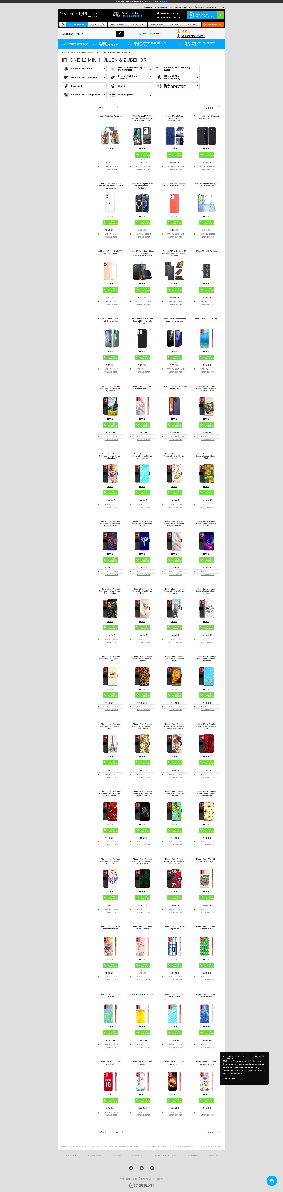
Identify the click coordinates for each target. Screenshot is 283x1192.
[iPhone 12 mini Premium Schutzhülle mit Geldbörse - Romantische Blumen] (174, 752)
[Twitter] (131, 1168)
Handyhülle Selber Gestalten (110, 116)
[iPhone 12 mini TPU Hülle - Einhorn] (142, 1090)
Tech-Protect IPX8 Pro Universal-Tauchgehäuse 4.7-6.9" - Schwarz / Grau (142, 118)
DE (223, 7)
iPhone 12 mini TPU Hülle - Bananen (110, 995)
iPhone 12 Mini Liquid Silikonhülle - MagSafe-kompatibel (206, 117)
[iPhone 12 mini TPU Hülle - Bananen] (110, 1022)
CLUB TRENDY (212, 7)
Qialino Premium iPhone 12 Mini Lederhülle (174, 387)
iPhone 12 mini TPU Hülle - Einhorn (142, 1063)
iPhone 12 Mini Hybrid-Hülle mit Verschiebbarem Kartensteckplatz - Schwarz (142, 253)
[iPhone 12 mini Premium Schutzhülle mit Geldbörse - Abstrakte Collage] (206, 415)
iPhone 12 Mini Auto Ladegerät (128, 77)
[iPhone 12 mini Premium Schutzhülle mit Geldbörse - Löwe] (174, 685)
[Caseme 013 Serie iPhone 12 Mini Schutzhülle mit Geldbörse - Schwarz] (174, 279)
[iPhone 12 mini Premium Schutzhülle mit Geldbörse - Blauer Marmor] (142, 482)
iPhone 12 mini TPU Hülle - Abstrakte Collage (206, 860)
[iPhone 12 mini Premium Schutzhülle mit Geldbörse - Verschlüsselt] (142, 887)
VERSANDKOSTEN (111, 169)
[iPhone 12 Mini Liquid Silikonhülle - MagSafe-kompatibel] (206, 144)
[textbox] (93, 34)
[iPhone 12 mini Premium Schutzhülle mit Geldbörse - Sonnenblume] (206, 820)
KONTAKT (213, 1155)
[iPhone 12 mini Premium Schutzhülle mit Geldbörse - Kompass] (206, 617)
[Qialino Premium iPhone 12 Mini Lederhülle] (174, 415)
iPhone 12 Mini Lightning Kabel (177, 69)
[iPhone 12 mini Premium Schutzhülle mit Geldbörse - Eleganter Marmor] (174, 550)
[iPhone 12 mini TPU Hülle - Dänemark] (110, 1090)
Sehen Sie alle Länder (165, 1155)
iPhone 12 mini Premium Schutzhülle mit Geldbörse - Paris (110, 726)
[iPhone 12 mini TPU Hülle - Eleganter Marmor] (142, 415)
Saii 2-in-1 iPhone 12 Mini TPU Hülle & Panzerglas (110, 320)
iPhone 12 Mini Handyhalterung (172, 77)
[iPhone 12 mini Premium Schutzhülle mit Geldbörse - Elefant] (142, 550)
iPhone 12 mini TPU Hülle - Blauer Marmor (174, 995)
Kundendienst (161, 7)
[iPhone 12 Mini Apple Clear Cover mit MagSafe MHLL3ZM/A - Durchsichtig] (110, 212)
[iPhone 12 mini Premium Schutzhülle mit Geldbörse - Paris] (110, 752)
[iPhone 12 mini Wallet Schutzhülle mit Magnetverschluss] (174, 144)
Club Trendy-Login (170, 17)
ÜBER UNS (199, 7)
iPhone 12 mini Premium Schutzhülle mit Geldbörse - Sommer (174, 794)
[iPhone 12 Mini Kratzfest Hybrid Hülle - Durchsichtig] (206, 212)
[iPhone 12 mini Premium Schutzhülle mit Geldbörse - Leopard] (142, 685)
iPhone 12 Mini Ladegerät (84, 77)
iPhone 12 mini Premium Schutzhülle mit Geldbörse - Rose (206, 726)
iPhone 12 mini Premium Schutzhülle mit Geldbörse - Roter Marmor (110, 794)
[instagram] (152, 1168)
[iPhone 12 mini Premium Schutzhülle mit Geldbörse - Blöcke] (206, 482)
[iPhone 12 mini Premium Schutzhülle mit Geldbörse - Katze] (174, 617)
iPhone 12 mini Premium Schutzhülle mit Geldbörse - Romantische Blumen (174, 726)
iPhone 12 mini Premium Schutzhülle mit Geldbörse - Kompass (206, 591)
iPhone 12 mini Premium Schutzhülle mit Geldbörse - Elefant (142, 523)
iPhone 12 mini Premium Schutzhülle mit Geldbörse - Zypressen (110, 388)
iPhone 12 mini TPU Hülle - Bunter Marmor (206, 995)
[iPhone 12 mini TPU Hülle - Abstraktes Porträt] (110, 955)
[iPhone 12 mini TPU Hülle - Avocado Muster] (206, 955)
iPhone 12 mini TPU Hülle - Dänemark (110, 1063)
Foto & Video (175, 24)
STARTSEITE (71, 1155)
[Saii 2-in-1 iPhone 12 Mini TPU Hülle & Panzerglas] (110, 347)
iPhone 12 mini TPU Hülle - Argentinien (174, 928)
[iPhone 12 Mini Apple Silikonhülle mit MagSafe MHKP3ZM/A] (174, 212)
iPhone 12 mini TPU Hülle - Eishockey (174, 1063)
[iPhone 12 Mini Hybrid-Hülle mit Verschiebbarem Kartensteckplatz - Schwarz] (142, 279)
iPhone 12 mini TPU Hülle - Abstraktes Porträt (110, 928)
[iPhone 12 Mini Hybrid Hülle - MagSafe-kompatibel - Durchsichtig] (142, 212)
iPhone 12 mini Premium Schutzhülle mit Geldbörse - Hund (142, 591)
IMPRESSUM (193, 1155)
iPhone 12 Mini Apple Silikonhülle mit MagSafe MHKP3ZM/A (174, 185)
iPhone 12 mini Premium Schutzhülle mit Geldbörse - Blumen (174, 456)
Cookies (253, 1061)
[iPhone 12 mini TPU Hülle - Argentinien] (174, 955)
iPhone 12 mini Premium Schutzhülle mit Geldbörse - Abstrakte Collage (206, 388)
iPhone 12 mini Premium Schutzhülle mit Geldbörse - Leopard (142, 659)
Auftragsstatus (169, 13)
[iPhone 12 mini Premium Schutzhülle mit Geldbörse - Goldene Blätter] (110, 617)
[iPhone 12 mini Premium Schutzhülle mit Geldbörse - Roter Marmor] (110, 820)
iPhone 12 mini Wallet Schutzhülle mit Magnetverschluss (174, 118)
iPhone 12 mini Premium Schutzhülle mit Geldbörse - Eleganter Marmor (174, 523)
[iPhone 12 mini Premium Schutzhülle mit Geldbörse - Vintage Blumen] (174, 887)
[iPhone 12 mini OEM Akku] (206, 279)
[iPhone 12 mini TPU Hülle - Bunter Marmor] (206, 1022)
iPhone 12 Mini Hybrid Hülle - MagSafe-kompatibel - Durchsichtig (142, 186)
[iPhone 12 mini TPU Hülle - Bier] (142, 1022)
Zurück (66, 53)
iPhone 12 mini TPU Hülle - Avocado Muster (206, 928)
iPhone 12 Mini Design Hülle (85, 94)
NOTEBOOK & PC (138, 24)
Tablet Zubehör (118, 24)
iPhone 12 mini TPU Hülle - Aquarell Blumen (142, 928)
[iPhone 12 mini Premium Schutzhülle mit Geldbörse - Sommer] (174, 820)
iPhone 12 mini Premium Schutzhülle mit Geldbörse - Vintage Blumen (174, 861)
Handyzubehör (97, 24)
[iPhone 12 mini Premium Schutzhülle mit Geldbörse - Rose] (206, 752)
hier (164, 1)
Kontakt (148, 7)
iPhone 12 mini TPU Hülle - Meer (206, 319)
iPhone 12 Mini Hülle (81, 69)
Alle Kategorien (77, 24)
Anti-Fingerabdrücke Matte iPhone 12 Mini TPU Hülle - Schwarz (142, 321)
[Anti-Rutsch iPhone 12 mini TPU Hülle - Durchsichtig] (110, 279)
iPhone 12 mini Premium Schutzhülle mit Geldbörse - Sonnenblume (206, 794)
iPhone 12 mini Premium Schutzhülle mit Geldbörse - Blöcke (206, 456)
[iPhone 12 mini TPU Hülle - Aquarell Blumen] (142, 955)
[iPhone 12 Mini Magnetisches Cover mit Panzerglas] (174, 347)
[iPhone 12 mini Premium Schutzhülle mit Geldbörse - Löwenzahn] (206, 685)
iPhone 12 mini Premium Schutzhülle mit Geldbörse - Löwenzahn (206, 659)
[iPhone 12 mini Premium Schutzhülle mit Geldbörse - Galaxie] (206, 550)
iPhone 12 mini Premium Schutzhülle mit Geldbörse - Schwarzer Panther (142, 794)
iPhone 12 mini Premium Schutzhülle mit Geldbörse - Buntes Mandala (110, 523)
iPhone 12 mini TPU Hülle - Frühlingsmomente (206, 1063)
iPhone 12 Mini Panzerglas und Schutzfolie (131, 69)
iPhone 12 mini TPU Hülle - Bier (142, 994)
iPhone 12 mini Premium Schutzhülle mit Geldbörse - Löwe (174, 659)
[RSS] (142, 1168)
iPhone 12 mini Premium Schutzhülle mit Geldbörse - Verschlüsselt (142, 861)
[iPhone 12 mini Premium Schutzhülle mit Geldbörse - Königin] (110, 685)
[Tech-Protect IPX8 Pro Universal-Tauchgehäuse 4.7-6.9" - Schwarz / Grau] (142, 144)
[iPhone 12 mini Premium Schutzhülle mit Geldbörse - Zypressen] (110, 415)
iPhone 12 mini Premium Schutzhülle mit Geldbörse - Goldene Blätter (110, 591)
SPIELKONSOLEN (157, 24)
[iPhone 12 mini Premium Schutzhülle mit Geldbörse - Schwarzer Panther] (142, 820)
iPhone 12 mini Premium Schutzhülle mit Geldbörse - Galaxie (206, 523)
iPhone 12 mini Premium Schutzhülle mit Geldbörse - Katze (174, 591)
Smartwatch (192, 24)
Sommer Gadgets (213, 24)
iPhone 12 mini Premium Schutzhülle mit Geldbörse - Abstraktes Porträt (110, 456)
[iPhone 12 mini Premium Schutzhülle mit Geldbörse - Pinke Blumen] (142, 752)
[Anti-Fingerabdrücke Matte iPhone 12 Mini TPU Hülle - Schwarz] (142, 347)
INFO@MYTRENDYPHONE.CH (211, 1147)
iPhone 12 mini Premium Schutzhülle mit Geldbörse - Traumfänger (110, 861)
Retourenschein (178, 7)
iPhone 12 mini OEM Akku (206, 251)
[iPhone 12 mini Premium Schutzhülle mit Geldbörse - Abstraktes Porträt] (110, 482)
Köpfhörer (123, 86)
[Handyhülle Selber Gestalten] (110, 144)
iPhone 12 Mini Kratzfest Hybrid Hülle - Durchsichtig (206, 185)
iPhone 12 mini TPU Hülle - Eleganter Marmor (142, 387)
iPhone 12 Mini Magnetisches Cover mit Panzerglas (174, 320)
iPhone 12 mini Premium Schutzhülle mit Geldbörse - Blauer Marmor (142, 456)
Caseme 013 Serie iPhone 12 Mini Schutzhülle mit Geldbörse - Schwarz (174, 253)
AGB (190, 7)
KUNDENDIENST (94, 1155)
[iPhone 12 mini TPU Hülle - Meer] (206, 347)
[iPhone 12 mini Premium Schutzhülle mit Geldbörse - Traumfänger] (110, 887)
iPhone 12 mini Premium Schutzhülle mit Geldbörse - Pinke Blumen (142, 726)
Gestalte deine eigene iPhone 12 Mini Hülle (175, 86)
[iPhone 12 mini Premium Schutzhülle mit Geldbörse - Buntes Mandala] (110, 550)
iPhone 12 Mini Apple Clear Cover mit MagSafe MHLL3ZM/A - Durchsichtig (110, 186)
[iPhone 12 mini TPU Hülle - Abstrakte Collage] (206, 887)
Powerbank (76, 86)
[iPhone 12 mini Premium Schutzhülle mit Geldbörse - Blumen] (174, 482)
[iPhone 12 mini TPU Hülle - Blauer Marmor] (174, 1022)
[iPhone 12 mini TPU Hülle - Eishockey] (174, 1090)
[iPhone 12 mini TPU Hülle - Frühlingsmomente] (206, 1090)
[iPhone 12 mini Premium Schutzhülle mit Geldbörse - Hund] (142, 617)
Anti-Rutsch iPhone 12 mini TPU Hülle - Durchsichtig (110, 252)
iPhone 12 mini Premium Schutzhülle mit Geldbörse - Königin (110, 659)
